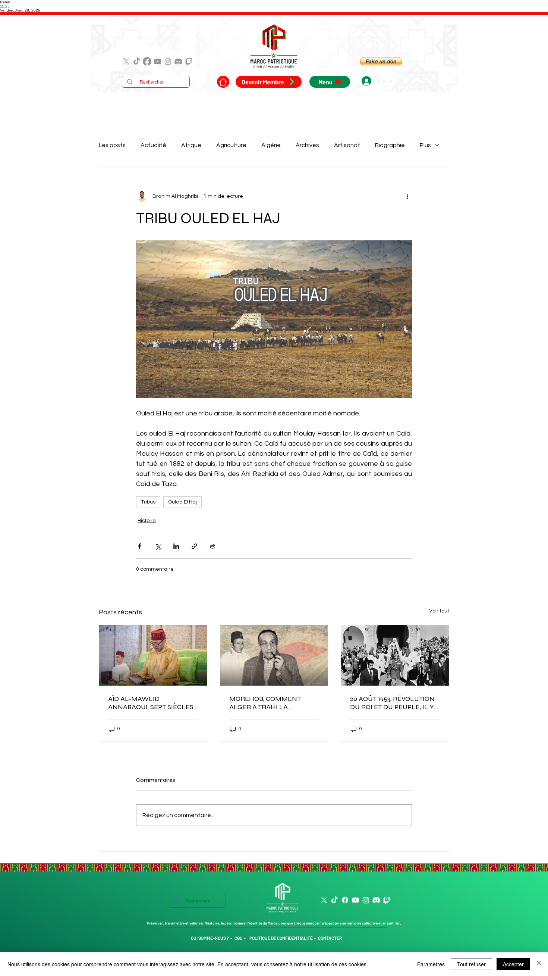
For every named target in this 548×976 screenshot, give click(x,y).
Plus (425, 145)
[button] (381, 61)
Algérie (271, 145)
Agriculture (231, 145)
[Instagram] (168, 61)
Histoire (147, 520)
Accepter (513, 964)
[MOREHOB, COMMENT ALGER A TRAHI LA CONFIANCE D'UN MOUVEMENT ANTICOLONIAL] (274, 655)
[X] (126, 61)
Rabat (5, 2)
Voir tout (439, 611)
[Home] (223, 82)
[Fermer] (539, 964)
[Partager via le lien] (194, 546)
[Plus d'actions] (407, 196)
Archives (307, 145)
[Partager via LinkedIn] (176, 546)
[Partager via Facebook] (139, 546)
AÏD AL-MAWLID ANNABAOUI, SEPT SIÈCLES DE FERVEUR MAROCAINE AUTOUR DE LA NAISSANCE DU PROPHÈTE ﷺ (151, 703)
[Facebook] (147, 61)
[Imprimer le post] (212, 546)
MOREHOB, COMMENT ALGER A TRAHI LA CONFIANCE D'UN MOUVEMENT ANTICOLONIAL (265, 703)
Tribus (148, 502)
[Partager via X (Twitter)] (157, 546)
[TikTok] (136, 61)
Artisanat (347, 145)
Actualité (153, 145)
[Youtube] (157, 61)
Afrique (191, 145)
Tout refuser (471, 964)
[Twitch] (189, 61)
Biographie (390, 145)
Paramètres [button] (431, 964)
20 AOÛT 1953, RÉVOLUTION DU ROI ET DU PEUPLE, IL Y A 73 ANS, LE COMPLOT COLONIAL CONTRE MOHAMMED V (392, 703)
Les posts (112, 145)
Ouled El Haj (182, 502)
